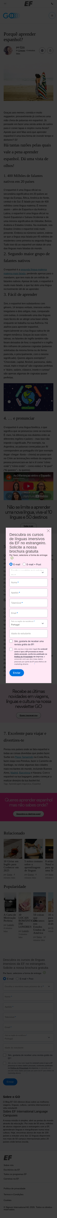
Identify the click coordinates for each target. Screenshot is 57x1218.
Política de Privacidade (23, 656)
